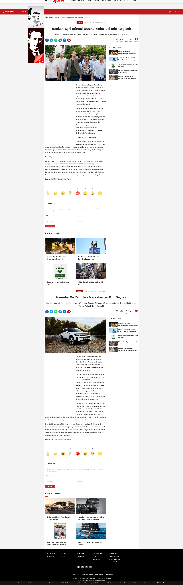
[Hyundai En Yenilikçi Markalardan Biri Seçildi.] (75, 335)
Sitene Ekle (75, 574)
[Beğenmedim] (70, 190)
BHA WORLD (51, 553)
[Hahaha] (85, 190)
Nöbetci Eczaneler (114, 559)
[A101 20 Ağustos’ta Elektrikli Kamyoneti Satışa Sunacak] (60, 531)
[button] (19, 11)
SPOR (63, 556)
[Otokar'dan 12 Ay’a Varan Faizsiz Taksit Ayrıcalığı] (60, 506)
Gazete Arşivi (97, 559)
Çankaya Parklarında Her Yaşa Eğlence (58, 283)
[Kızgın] (78, 190)
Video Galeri (175, 12)
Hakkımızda (84, 574)
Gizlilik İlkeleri (109, 574)
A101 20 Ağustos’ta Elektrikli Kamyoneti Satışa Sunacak (57, 543)
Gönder (50, 226)
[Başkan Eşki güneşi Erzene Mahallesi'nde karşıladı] (75, 63)
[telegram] (60, 40)
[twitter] (51, 40)
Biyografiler (80, 556)
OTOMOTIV (50, 556)
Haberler (51, 17)
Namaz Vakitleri (113, 562)
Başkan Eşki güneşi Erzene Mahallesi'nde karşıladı (76, 17)
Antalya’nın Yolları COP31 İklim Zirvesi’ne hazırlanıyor (89, 258)
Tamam (165, 583)
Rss (70, 574)
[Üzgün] (100, 190)
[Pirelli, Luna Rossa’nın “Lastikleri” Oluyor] (91, 531)
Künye (91, 574)
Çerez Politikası (98, 574)
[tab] (50, 203)
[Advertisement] (59, 112)
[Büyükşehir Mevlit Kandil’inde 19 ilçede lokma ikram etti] (60, 246)
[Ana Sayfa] (46, 17)
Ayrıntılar (158, 583)
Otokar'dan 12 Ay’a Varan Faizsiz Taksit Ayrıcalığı (58, 518)
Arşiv (94, 556)
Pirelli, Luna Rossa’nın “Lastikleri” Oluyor (90, 543)
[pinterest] (69, 40)
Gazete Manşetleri (114, 556)
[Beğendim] (48, 190)
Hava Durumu (113, 553)
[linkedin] (64, 40)
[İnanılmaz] (92, 190)
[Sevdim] (63, 190)
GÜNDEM (57, 17)
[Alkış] (55, 190)
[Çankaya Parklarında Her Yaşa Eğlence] (60, 271)
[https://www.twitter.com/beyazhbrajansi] (82, 567)
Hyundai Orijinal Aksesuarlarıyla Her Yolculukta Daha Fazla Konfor (91, 518)
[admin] (90, 567)
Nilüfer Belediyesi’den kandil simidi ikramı (90, 283)
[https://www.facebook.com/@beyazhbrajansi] (86, 567)
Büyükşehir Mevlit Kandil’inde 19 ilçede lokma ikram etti (58, 258)
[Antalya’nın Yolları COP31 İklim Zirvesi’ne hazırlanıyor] (91, 246)
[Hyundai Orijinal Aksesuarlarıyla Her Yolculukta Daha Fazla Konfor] (91, 506)
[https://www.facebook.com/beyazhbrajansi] (78, 567)
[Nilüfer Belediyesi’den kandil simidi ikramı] (91, 271)
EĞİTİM (63, 553)
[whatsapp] (55, 40)
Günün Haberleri (98, 553)
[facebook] (47, 40)
